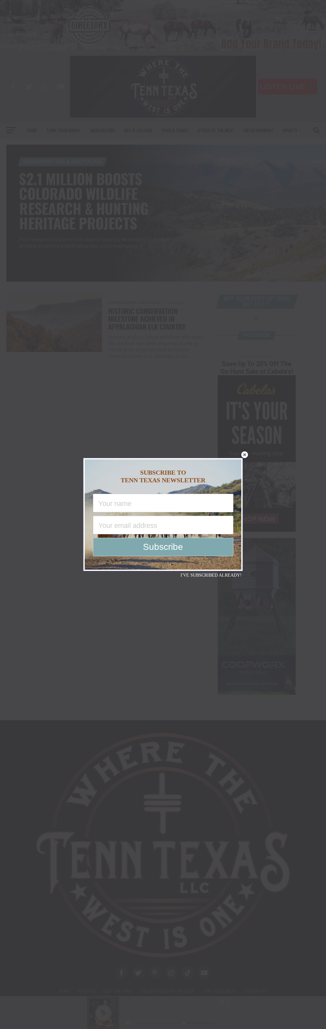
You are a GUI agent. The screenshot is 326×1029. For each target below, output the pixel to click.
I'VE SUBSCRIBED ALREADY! (211, 575)
